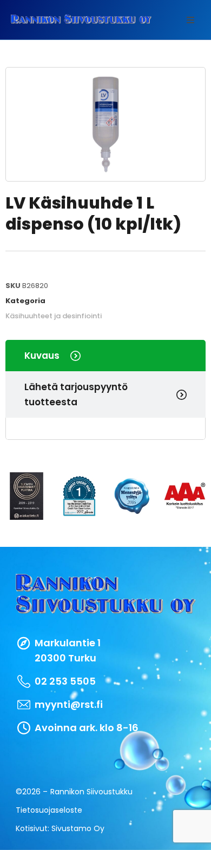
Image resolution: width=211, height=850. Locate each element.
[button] (190, 20)
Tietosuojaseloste (49, 810)
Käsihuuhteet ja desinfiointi (53, 316)
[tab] (105, 355)
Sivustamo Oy (77, 828)
